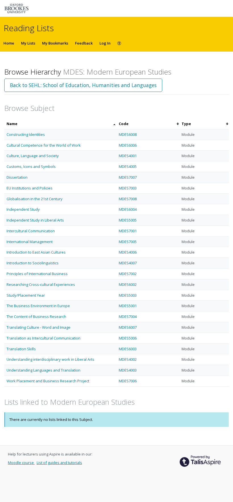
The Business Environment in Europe (38, 305)
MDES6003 (128, 348)
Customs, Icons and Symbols (31, 166)
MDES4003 (128, 370)
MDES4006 (128, 252)
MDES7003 (128, 188)
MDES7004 (128, 316)
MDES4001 (128, 155)
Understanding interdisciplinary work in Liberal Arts (50, 359)
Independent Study (23, 209)
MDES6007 (128, 327)
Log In (105, 43)
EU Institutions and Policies (30, 188)
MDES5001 (128, 305)
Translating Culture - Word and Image (38, 327)
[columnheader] (60, 124)
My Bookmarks (55, 43)
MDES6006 (128, 145)
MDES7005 (128, 241)
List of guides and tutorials (59, 462)
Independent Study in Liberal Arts (35, 220)
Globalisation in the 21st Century (35, 198)
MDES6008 (128, 134)
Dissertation (17, 177)
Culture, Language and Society (33, 155)
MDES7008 (128, 198)
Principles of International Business (37, 273)
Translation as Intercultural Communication (43, 338)
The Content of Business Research (36, 316)
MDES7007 (128, 177)
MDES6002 (128, 284)
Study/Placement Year (26, 295)
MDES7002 (128, 273)
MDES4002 (128, 359)
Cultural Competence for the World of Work (44, 145)
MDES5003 (128, 295)
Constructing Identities (26, 134)
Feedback (84, 43)
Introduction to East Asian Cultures (36, 252)
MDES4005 (128, 166)
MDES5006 (128, 338)
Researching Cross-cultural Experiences (41, 284)
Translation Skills (21, 348)
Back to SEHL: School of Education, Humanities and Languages (83, 85)
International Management (30, 241)
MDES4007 (128, 262)
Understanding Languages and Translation (43, 370)
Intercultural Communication (31, 230)
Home (8, 43)
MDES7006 (128, 380)
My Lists (28, 43)
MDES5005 (128, 220)
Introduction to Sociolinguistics (33, 262)
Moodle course (21, 462)
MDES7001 (128, 230)
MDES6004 (128, 209)
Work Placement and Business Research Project (48, 380)
